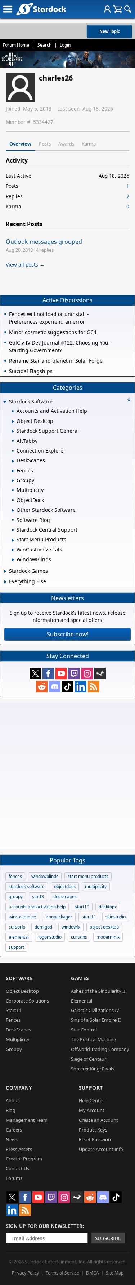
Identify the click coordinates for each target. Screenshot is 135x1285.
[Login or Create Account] (107, 9)
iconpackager (58, 917)
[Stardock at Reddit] (41, 686)
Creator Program (24, 1158)
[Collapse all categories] (129, 399)
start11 (89, 917)
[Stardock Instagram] (87, 673)
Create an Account (98, 1120)
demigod (43, 927)
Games (80, 978)
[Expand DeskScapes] (13, 461)
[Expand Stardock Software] (4, 402)
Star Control (84, 1029)
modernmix (108, 937)
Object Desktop (22, 991)
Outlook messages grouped (44, 242)
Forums (14, 1178)
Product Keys (93, 1129)
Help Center (91, 1100)
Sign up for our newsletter (44, 1226)
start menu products (88, 876)
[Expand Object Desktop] (13, 421)
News (12, 1139)
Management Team (27, 1120)
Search (44, 45)
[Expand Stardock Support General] (13, 431)
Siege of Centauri (89, 1059)
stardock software (27, 886)
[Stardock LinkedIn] (80, 686)
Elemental (81, 1001)
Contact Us (17, 1168)
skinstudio (115, 917)
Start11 (13, 1010)
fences (15, 876)
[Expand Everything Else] (5, 582)
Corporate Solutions (27, 1001)
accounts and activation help (37, 907)
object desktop (104, 927)
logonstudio (50, 937)
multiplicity (96, 886)
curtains (79, 937)
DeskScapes (18, 1029)
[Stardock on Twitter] (35, 673)
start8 (38, 897)
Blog (10, 1110)
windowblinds (44, 876)
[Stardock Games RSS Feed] (93, 686)
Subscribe (108, 1238)
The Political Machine (93, 1039)
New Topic (109, 31)
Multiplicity (18, 1039)
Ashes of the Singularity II (98, 991)
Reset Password (96, 1139)
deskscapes (65, 897)
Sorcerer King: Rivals (92, 1068)
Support (91, 1087)
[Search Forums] (127, 9)
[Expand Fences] (13, 471)
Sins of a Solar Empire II (96, 1020)
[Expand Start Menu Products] (13, 540)
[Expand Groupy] (13, 481)
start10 (82, 907)
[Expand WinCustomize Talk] (13, 550)
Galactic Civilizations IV (95, 1010)
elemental (19, 937)
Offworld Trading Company (100, 1049)
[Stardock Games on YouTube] (61, 673)
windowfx (71, 927)
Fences (13, 1020)
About (12, 1100)
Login (65, 45)
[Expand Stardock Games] (5, 571)
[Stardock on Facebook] (48, 673)
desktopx (108, 907)
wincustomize (22, 917)
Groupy (14, 1049)
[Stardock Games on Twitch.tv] (74, 673)
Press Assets (19, 1149)
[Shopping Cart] (117, 9)
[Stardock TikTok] (67, 686)
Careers (14, 1129)
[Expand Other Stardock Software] (13, 510)
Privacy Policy (25, 1273)
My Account (91, 1110)
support (16, 947)
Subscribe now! (68, 634)
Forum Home (16, 45)
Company (19, 1087)
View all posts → (25, 264)
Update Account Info (101, 1149)
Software (19, 978)
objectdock (65, 886)
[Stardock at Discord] (54, 686)
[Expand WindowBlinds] (13, 560)
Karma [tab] (89, 143)
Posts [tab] (45, 143)
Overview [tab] (20, 143)
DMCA (92, 1273)
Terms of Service (62, 1273)
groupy (16, 897)
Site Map (114, 1273)
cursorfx (17, 927)
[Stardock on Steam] (100, 673)
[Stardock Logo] (41, 9)
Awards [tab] (66, 143)
